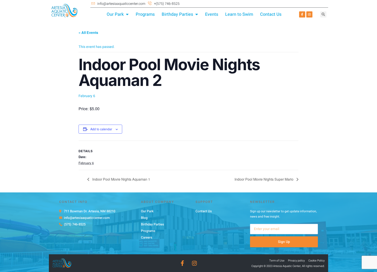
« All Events (88, 32)
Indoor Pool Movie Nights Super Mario (264, 179)
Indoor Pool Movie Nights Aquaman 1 (120, 179)
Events (211, 14)
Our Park (115, 14)
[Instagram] (309, 14)
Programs (145, 14)
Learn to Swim (239, 14)
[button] (323, 14)
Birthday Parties (177, 14)
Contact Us (270, 14)
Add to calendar (101, 129)
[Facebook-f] (302, 14)
